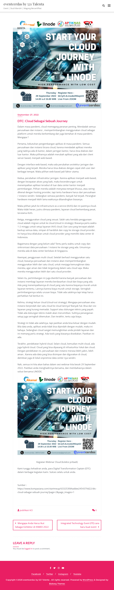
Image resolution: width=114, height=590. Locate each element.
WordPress (88, 580)
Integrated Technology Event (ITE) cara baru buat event (80, 525)
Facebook (36, 574)
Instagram (63, 574)
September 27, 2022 (28, 114)
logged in (28, 548)
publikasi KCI (26, 510)
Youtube (77, 574)
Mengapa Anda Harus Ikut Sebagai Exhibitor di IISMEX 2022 (32, 525)
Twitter (49, 574)
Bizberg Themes (57, 583)
